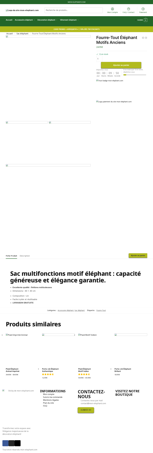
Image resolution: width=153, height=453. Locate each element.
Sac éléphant (22, 33)
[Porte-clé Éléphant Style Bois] (146, 38)
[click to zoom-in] (48, 77)
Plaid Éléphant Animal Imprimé (12, 370)
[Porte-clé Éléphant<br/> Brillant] (131, 349)
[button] (48, 374)
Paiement (143, 12)
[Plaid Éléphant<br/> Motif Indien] (94, 349)
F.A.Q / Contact (128, 12)
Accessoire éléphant (66, 310)
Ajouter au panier (121, 65)
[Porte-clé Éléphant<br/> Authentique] (58, 349)
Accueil (9, 33)
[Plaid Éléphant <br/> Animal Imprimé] (22, 349)
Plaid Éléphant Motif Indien (84, 370)
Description (25, 256)
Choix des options (22, 378)
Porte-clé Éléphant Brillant (123, 370)
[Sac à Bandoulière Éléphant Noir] (143, 38)
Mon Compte (112, 12)
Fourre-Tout (101, 310)
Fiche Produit (11, 256)
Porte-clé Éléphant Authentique (50, 370)
